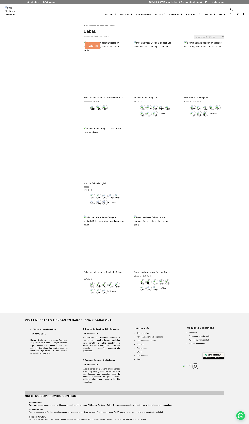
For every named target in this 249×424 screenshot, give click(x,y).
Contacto (140, 344)
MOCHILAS (124, 14)
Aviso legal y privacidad (199, 340)
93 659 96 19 (92, 365)
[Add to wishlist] (119, 45)
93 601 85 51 (40, 334)
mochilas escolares (107, 343)
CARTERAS (174, 14)
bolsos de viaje (91, 345)
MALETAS (109, 14)
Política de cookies (197, 344)
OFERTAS (208, 14)
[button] (240, 415)
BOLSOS (159, 14)
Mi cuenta (193, 332)
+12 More (112, 202)
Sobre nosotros (143, 333)
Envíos (140, 352)
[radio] (92, 107)
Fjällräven (92, 405)
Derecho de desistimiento (199, 336)
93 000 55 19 (92, 333)
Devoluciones (142, 356)
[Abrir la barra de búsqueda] (231, 9)
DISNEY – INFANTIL (144, 14)
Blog (138, 359)
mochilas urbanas (108, 337)
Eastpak (101, 405)
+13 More (213, 114)
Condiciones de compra (146, 341)
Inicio (86, 26)
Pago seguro (142, 348)
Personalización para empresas (150, 337)
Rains (109, 405)
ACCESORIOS (191, 14)
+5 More (161, 114)
